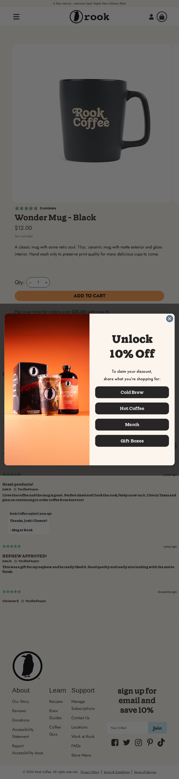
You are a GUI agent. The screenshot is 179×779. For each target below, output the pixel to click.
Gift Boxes (132, 441)
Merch (132, 424)
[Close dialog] (169, 318)
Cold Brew (132, 392)
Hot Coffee (132, 408)
